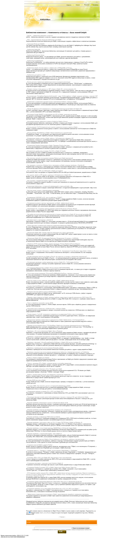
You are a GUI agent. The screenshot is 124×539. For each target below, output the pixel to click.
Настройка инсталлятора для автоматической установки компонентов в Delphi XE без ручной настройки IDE (59, 214)
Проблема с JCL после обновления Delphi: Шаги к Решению (44, 331)
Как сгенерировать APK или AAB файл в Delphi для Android (45, 171)
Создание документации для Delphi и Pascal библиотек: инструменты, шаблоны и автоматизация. (56, 439)
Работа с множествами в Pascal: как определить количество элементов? (49, 374)
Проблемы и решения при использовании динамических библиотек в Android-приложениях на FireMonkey (58, 352)
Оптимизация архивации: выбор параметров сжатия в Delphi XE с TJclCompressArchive (53, 262)
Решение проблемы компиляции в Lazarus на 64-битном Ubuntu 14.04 (47, 402)
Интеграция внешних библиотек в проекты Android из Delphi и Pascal (47, 121)
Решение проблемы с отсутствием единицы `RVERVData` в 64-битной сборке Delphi (51, 428)
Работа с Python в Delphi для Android (38, 357)
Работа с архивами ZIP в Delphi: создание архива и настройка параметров (49, 363)
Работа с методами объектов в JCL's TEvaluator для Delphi (44, 369)
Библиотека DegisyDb (33, 49)
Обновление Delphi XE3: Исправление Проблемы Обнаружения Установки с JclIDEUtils (52, 238)
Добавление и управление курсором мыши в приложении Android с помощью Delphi (52, 102)
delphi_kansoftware (45, 513)
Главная (62, 517)
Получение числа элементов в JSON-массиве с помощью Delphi (46, 308)
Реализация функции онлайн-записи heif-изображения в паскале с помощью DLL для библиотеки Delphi (57, 397)
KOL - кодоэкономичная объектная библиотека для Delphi (44, 40)
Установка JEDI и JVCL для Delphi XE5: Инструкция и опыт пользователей (49, 457)
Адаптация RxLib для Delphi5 (35, 44)
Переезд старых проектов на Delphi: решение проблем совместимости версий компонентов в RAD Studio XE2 (59, 297)
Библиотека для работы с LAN (36, 75)
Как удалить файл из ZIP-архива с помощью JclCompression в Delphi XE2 (49, 175)
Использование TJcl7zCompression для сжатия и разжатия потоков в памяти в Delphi (52, 127)
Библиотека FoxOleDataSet (35, 61)
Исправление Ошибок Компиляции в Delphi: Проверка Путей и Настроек (48, 145)
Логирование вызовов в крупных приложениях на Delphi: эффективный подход (50, 203)
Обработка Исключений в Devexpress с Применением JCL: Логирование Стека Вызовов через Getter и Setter (59, 251)
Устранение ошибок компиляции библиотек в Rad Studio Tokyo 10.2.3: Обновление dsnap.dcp (54, 481)
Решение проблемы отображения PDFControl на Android (43, 417)
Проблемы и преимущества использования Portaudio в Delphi (45, 348)
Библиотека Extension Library (35, 55)
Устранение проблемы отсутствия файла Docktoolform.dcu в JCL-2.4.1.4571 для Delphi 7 (53, 488)
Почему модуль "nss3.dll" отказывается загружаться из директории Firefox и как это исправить (55, 314)
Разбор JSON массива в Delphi (36, 380)
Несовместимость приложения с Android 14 (40, 220)
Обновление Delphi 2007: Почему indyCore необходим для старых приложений (50, 232)
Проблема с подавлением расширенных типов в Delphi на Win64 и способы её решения (53, 336)
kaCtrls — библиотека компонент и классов (40, 35)
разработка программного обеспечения (50, 529)
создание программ (66, 529)
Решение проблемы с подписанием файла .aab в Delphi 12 (44, 433)
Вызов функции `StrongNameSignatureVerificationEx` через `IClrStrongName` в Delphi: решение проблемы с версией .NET (62, 96)
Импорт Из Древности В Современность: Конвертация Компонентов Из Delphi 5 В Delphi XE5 (54, 109)
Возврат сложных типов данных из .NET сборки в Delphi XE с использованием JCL (51, 89)
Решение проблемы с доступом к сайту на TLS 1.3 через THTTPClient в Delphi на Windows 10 (54, 422)
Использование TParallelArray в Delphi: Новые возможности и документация (49, 133)
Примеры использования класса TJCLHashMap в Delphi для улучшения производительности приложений (58, 325)
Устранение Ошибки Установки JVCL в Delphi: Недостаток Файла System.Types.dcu (51, 467)
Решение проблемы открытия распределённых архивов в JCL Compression (49, 410)
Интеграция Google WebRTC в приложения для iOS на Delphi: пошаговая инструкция (52, 114)
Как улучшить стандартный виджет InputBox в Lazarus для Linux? (46, 180)
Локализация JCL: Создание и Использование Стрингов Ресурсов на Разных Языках (52, 208)
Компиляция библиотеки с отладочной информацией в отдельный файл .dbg (49, 186)
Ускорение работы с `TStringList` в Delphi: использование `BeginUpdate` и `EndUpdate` (52, 450)
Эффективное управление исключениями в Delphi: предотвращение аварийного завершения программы (58, 494)
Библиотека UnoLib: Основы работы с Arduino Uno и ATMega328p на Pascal (49, 68)
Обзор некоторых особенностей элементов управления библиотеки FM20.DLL (50, 225)
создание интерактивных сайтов (79, 529)
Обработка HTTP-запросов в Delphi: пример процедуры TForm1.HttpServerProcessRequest (53, 244)
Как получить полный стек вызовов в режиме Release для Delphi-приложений (50, 158)
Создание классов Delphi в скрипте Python (39, 445)
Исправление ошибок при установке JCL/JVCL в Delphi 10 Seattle (46, 151)
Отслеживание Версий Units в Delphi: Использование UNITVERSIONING (48, 268)
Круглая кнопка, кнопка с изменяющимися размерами (43, 190)
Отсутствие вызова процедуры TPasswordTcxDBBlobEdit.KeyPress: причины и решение (53, 273)
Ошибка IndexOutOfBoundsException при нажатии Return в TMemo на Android (49, 286)
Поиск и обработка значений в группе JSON (40, 303)
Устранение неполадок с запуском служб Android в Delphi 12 (45, 463)
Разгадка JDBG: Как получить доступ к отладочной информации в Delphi (48, 386)
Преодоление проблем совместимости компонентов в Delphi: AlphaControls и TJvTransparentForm (55, 320)
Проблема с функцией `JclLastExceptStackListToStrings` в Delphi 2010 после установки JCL (54, 342)
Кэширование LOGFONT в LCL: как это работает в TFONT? (44, 197)
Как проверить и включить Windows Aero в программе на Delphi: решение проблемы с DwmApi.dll (55, 165)
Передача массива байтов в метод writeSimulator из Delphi (44, 292)
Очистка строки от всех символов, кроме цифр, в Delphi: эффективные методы (50, 280)
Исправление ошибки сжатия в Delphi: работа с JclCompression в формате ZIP (50, 138)
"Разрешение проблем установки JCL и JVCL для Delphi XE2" (45, 391)
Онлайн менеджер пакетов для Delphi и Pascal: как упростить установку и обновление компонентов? (57, 256)
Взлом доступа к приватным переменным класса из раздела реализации (48, 82)
